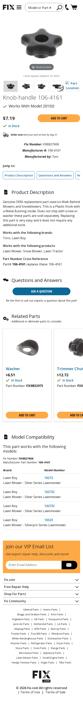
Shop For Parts (15, 594)
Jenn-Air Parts (21, 624)
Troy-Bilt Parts (39, 633)
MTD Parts (40, 629)
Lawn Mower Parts (27, 657)
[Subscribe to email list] (69, 565)
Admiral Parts (31, 609)
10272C (49, 492)
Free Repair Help (16, 587)
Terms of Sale (55, 692)
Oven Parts (40, 648)
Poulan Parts (18, 633)
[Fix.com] (8, 7)
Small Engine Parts (53, 657)
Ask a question (41, 291)
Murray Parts (58, 629)
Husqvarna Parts (59, 619)
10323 (48, 520)
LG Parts (62, 624)
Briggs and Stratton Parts (32, 614)
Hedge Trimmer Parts (24, 662)
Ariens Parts (50, 609)
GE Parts (39, 619)
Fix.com (9, 580)
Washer (13, 368)
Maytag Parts (22, 629)
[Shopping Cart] (73, 7)
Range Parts (58, 648)
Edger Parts (47, 662)
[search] (59, 7)
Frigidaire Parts (21, 619)
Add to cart (59, 118)
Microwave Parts (29, 653)
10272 (48, 478)
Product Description (19, 175)
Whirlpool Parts (60, 633)
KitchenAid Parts (43, 624)
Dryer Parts (63, 643)
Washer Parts (19, 643)
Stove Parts (22, 648)
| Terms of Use (29, 692)
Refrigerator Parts (41, 643)
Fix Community (15, 601)
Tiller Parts (65, 662)
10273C (49, 506)
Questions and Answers (55, 175)
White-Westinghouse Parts (27, 638)
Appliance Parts (52, 653)
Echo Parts (57, 614)
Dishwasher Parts (58, 638)
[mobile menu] (19, 7)
